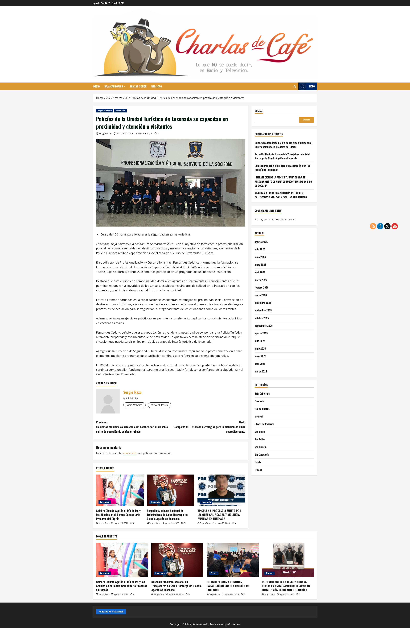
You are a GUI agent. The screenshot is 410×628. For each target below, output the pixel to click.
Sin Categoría (262, 454)
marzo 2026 (261, 280)
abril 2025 (260, 364)
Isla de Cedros (262, 409)
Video (312, 86)
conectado (129, 453)
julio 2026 (260, 249)
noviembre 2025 (263, 310)
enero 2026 (261, 295)
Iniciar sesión (138, 86)
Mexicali (259, 416)
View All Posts (159, 405)
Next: (209, 427)
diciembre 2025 (263, 303)
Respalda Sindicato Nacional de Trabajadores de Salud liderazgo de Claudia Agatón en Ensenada (167, 514)
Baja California (113, 86)
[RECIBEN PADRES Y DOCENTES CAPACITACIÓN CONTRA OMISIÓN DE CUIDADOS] (233, 560)
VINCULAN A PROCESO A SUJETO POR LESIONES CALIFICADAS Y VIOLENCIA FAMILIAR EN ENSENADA (219, 514)
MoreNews (216, 624)
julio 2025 (260, 341)
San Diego (260, 432)
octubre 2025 (262, 318)
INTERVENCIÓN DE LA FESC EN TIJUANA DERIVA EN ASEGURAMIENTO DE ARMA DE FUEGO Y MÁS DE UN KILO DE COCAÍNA (283, 181)
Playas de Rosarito (264, 424)
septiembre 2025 (264, 325)
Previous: (132, 427)
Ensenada (120, 110)
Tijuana (258, 470)
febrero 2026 (262, 287)
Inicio (96, 86)
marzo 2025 (261, 371)
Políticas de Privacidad (111, 611)
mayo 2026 (260, 264)
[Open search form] (295, 86)
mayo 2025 (260, 356)
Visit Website (134, 405)
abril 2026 (260, 272)
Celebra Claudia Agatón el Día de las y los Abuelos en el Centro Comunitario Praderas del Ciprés (118, 514)
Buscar (259, 111)
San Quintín (260, 447)
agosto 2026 (261, 242)
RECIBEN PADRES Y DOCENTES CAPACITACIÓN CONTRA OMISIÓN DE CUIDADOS (228, 586)
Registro (156, 86)
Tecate (258, 462)
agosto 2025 (261, 333)
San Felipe (260, 439)
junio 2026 (260, 257)
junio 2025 (260, 348)
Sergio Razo (105, 133)
